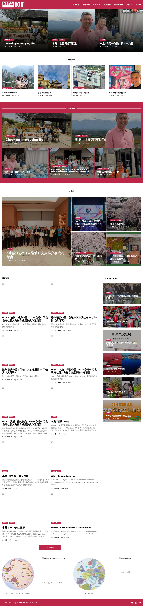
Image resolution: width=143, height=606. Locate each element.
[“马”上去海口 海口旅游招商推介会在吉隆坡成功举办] (89, 214)
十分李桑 (55, 39)
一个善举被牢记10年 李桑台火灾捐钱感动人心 (123, 257)
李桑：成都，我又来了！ (83, 92)
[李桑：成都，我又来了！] (89, 77)
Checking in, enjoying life (19, 43)
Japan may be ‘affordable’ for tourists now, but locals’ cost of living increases (70, 170)
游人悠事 (108, 389)
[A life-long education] (74, 456)
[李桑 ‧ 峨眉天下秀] (54, 77)
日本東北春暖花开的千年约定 (88, 257)
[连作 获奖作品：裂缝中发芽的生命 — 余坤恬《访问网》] (74, 298)
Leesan (9, 46)
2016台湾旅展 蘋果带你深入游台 (119, 416)
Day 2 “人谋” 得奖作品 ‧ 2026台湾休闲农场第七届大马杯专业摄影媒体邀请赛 (74, 371)
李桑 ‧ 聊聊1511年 (60, 421)
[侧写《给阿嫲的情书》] (125, 77)
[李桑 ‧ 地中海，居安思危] (25, 456)
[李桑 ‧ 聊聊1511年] (74, 402)
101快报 (9, 248)
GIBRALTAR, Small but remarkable (71, 527)
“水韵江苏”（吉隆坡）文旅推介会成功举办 (35, 255)
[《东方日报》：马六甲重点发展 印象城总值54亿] (122, 293)
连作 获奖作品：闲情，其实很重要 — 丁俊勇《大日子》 (25, 371)
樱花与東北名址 (117, 223)
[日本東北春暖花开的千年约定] (89, 249)
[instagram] (136, 603)
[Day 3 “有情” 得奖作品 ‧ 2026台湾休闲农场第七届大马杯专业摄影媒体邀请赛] (25, 298)
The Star (56, 175)
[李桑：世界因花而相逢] (71, 30)
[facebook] (132, 603)
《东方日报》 (112, 301)
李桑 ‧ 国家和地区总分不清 (108, 172)
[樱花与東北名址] (123, 214)
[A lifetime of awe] (18, 77)
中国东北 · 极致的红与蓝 (115, 368)
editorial (13, 261)
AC (109, 348)
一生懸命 (41, 88)
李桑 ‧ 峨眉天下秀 (44, 92)
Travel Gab (9, 39)
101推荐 (113, 220)
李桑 (56, 46)
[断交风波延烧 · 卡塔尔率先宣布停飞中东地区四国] (122, 340)
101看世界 (12, 312)
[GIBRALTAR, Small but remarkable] (74, 508)
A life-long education (63, 476)
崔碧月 (110, 395)
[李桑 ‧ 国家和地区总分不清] (118, 163)
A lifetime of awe (9, 92)
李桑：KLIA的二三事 (13, 527)
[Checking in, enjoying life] (24, 30)
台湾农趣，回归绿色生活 (115, 392)
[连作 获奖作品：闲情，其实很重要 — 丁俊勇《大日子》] (25, 350)
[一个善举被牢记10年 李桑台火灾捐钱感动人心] (123, 249)
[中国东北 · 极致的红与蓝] (122, 364)
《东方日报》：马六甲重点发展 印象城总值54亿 (122, 297)
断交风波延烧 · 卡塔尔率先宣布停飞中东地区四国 (121, 344)
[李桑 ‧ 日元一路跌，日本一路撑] (119, 30)
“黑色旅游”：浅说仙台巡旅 (116, 321)
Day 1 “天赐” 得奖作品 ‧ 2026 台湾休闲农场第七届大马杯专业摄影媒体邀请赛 (25, 423)
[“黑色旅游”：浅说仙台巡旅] (122, 316)
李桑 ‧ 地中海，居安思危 (15, 476)
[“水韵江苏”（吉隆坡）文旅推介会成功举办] (36, 231)
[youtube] (140, 602)
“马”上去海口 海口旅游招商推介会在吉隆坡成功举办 (88, 222)
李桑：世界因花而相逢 (64, 43)
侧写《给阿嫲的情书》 (118, 92)
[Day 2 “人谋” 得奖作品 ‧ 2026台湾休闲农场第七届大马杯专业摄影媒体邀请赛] (74, 350)
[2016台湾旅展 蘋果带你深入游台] (122, 411)
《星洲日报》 (116, 262)
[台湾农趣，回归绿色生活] (122, 387)
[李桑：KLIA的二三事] (25, 508)
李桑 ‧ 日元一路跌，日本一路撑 (116, 43)
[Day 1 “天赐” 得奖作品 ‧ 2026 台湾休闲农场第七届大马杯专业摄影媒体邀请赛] (25, 402)
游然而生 (62, 39)
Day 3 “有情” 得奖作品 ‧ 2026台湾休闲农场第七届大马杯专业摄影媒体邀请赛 (25, 319)
